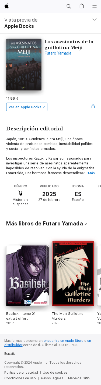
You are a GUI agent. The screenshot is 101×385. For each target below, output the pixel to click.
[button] (68, 6)
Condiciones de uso (20, 378)
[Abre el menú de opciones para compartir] (93, 107)
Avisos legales (52, 378)
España (10, 354)
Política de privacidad (21, 372)
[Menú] (94, 6)
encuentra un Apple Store (63, 341)
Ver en (25, 107)
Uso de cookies (55, 372)
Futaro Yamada (57, 53)
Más (91, 173)
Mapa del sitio (79, 378)
